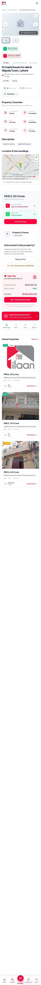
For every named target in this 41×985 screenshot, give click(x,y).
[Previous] (5, 24)
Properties (13, 10)
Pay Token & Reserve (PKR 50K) (22, 266)
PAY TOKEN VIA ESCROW (20, 300)
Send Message (20, 222)
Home (4, 10)
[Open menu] (37, 3)
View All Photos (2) (29, 33)
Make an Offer (20, 259)
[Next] (35, 24)
